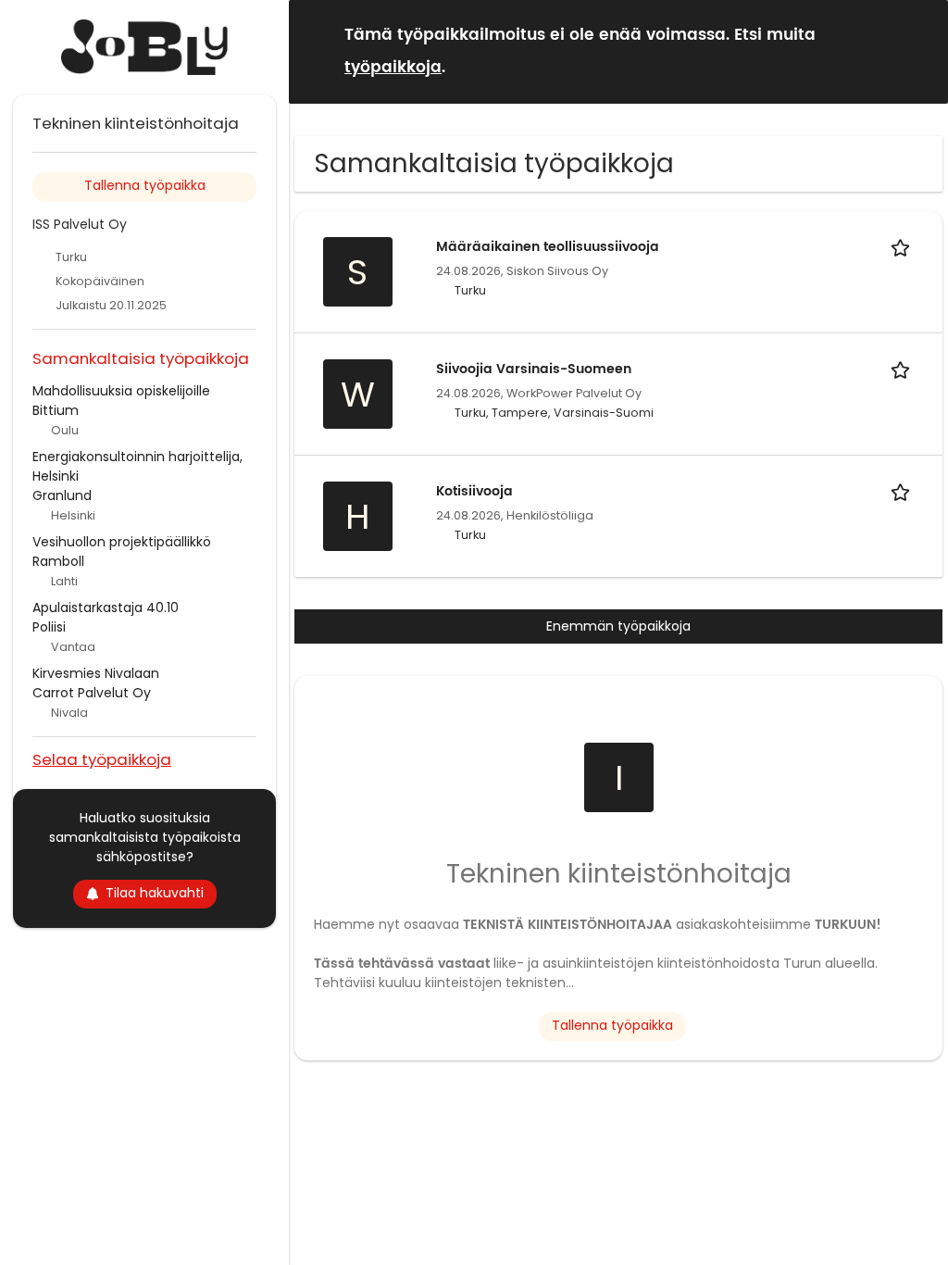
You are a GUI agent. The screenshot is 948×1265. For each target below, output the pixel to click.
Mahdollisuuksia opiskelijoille (121, 391)
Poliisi (49, 627)
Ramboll (58, 561)
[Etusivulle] (144, 47)
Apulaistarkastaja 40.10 (105, 607)
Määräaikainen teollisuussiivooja (547, 246)
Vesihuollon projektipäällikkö (121, 541)
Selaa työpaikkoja (101, 759)
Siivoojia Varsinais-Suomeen (533, 369)
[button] (919, 50)
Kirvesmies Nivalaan (95, 673)
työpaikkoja (393, 68)
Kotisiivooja (474, 491)
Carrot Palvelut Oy (91, 692)
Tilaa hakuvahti (155, 892)
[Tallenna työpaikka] (904, 246)
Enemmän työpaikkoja (618, 626)
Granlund (62, 495)
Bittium (55, 410)
